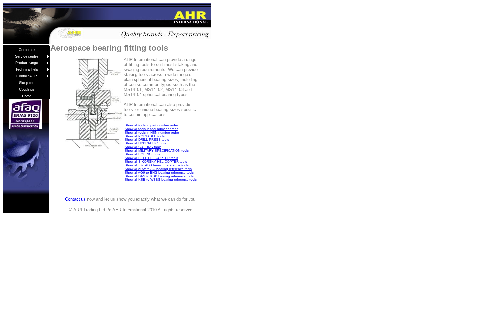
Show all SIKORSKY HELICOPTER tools (156, 161)
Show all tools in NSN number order (152, 132)
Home (26, 96)
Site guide (26, 83)
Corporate (27, 50)
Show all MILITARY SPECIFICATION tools (157, 150)
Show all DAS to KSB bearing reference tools (159, 176)
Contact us (75, 199)
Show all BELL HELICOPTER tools (151, 158)
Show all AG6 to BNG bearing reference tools (159, 172)
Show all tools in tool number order (151, 129)
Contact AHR (26, 76)
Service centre (26, 56)
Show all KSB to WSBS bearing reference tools (161, 179)
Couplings (27, 89)
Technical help (26, 69)
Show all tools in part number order (151, 125)
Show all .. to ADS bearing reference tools (157, 165)
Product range (26, 63)
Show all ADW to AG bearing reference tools (158, 169)
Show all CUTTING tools (143, 147)
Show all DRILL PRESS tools (147, 139)
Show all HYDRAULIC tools (145, 143)
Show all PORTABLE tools (145, 136)
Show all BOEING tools (142, 154)
